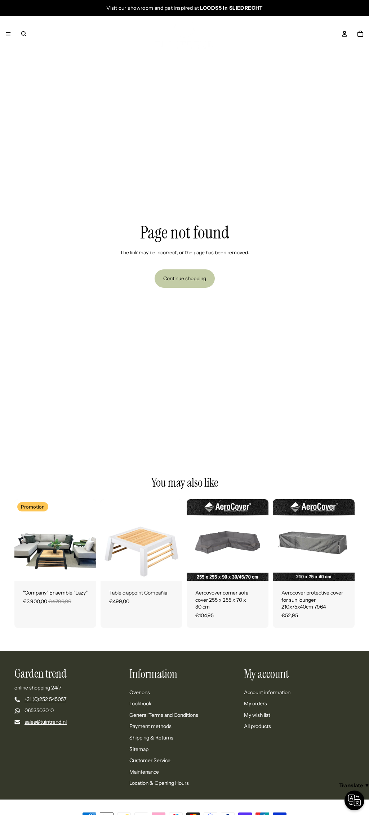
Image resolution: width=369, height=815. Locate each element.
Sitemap (138, 749)
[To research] (24, 34)
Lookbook (140, 703)
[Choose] (85, 569)
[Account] (344, 34)
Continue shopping (184, 278)
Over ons (139, 692)
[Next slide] (88, 540)
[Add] (257, 569)
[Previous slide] (22, 540)
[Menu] (8, 34)
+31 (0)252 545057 (45, 699)
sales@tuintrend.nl (46, 722)
